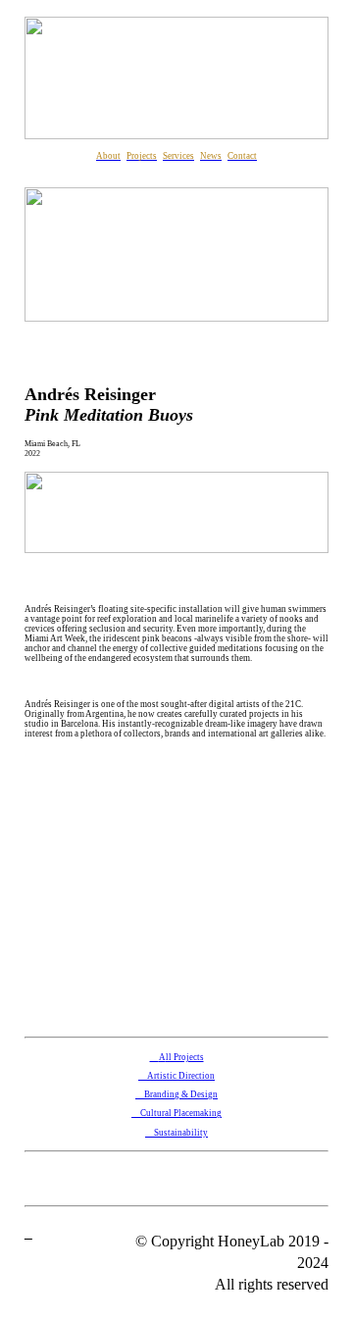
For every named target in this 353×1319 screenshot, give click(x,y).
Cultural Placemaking (176, 1113)
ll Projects (185, 1057)
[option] (176, 894)
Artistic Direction (181, 1076)
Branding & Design (181, 1094)
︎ (28, 1235)
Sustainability (176, 1133)
